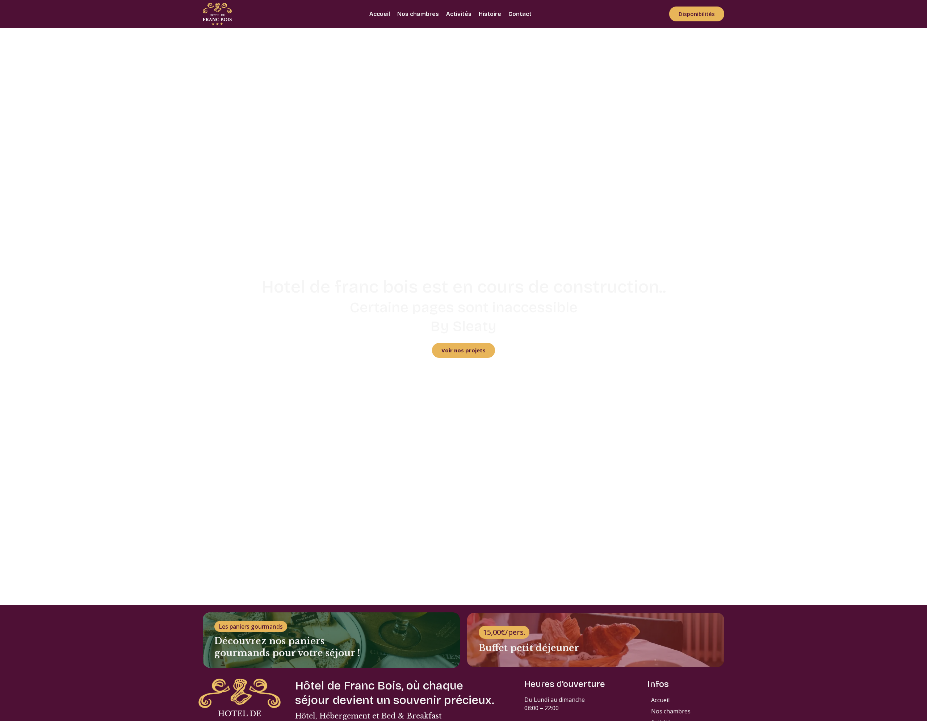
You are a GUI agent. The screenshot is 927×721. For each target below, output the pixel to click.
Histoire (490, 14)
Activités (458, 14)
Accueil (379, 14)
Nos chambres (418, 14)
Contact (520, 14)
